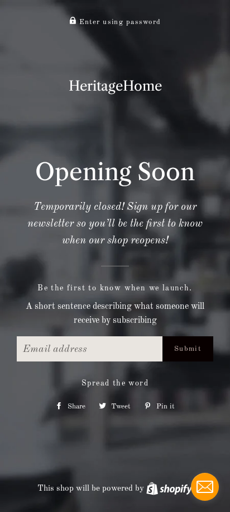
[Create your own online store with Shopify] (169, 488)
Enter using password (118, 22)
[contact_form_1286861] (205, 487)
